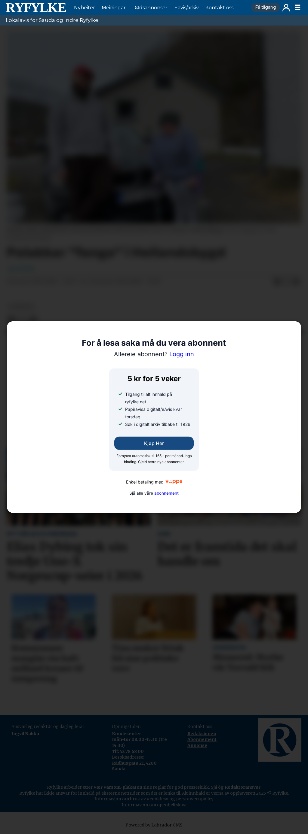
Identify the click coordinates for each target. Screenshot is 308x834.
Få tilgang (265, 7)
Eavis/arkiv (186, 8)
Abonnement (202, 739)
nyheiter (21, 306)
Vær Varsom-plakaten (118, 787)
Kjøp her (154, 443)
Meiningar (114, 8)
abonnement (166, 493)
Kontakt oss (219, 8)
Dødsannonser (150, 8)
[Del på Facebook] (277, 281)
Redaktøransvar (242, 787)
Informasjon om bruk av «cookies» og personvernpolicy (154, 799)
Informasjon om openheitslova (154, 805)
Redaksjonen (201, 733)
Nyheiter (84, 8)
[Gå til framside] (36, 7)
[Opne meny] (297, 7)
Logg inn (286, 7)
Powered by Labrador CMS (154, 825)
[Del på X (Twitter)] (286, 281)
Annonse (197, 745)
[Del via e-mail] (296, 281)
